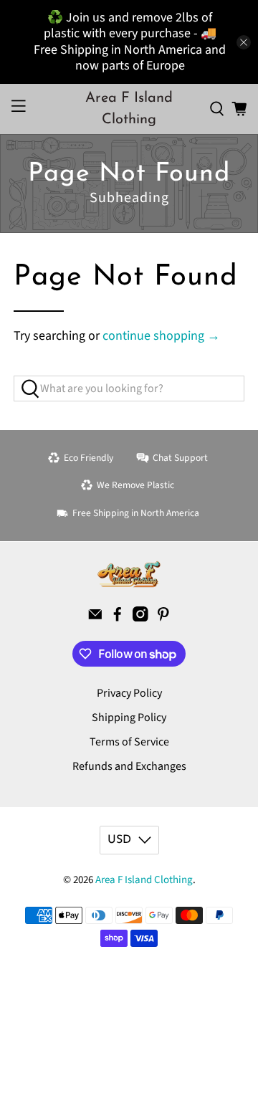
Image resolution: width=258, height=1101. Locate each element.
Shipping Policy (129, 717)
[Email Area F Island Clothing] (95, 618)
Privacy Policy (129, 693)
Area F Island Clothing (144, 879)
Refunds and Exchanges (129, 766)
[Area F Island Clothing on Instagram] (140, 618)
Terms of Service (129, 742)
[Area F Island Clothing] (129, 574)
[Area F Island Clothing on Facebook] (117, 618)
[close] (243, 42)
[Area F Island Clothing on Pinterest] (163, 618)
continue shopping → (161, 336)
